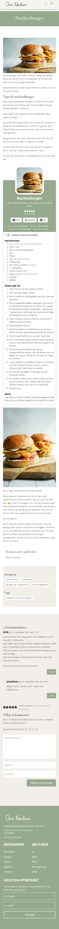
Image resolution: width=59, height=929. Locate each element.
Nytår (34, 856)
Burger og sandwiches (17, 584)
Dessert (7, 861)
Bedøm (31, 220)
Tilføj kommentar (41, 783)
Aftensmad (12, 579)
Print (17, 220)
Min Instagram (10, 518)
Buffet (35, 871)
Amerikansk (27, 579)
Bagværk (8, 866)
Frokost (7, 856)
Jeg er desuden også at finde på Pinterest (22, 524)
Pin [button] (44, 220)
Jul (33, 851)
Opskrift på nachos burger (19, 597)
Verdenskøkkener (40, 584)
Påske (35, 861)
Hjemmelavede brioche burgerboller (20, 87)
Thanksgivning (39, 866)
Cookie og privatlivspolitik (13, 837)
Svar (51, 671)
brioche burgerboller (20, 244)
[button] (25, 211)
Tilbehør (8, 871)
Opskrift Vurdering (12, 729)
